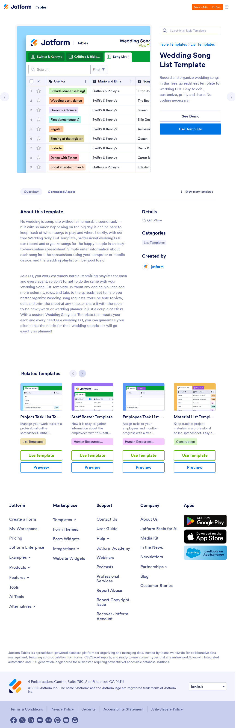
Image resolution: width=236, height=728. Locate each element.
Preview (41, 467)
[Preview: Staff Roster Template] (92, 397)
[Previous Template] (4, 96)
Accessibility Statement (123, 709)
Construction (186, 441)
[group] (41, 431)
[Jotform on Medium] (40, 720)
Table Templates (173, 44)
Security (89, 709)
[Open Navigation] (226, 7)
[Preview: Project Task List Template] (41, 397)
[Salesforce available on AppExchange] (205, 553)
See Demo (190, 116)
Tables (41, 7)
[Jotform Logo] (17, 7)
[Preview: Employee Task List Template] (143, 397)
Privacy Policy (62, 709)
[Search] (165, 30)
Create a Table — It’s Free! (207, 7)
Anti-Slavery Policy (167, 709)
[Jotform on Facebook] (13, 720)
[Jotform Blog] (48, 720)
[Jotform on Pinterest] (57, 720)
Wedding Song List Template (185, 60)
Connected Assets (61, 192)
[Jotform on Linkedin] (31, 720)
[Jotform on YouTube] (66, 720)
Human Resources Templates (87, 442)
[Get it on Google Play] (205, 521)
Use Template (190, 129)
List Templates (203, 44)
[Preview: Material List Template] (194, 397)
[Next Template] (231, 96)
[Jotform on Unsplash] (75, 720)
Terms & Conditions (26, 709)
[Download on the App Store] (205, 536)
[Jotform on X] (22, 720)
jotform (157, 266)
